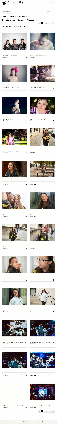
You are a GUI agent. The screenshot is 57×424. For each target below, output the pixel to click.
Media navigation (7, 11)
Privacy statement (17, 421)
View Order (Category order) (19, 26)
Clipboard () (50, 11)
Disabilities (11, 16)
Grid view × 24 (6, 26)
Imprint (8, 421)
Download (5, 57)
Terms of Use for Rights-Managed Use (40, 421)
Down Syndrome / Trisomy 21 (22, 16)
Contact (26, 421)
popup (53, 421)
